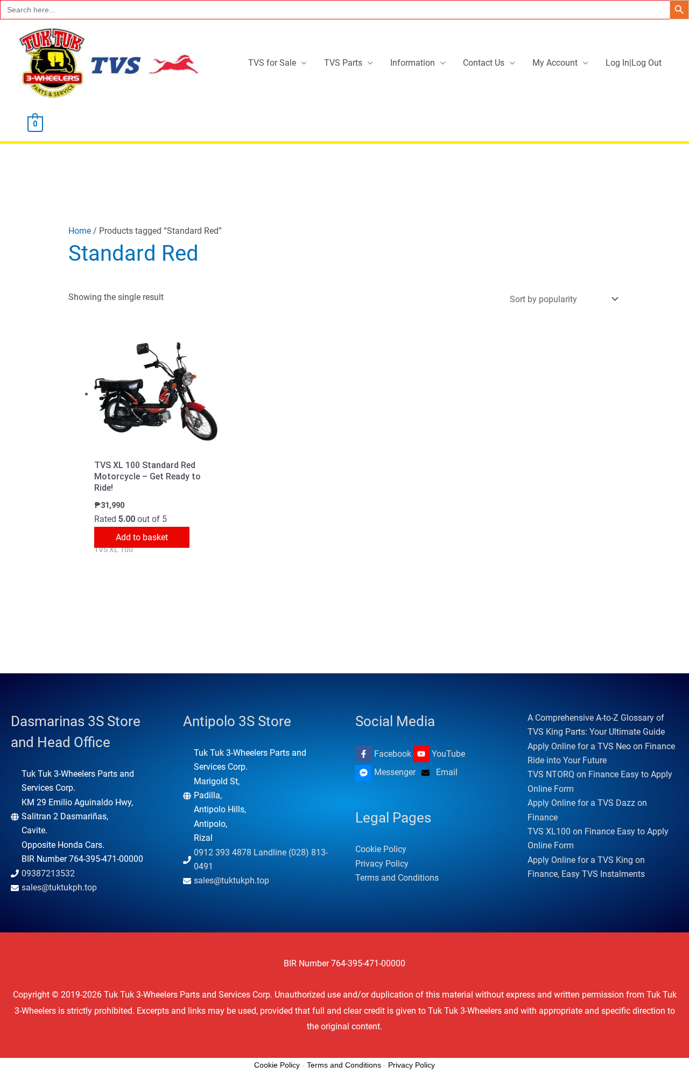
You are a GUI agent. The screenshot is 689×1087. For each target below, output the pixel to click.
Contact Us (483, 63)
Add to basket (142, 537)
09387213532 (48, 873)
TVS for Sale (272, 63)
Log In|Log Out (634, 63)
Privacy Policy (382, 864)
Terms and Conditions (397, 878)
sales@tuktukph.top (59, 887)
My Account (555, 63)
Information (412, 63)
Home (79, 231)
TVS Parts (343, 63)
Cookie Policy (380, 849)
